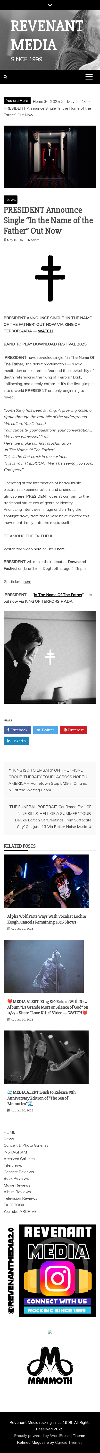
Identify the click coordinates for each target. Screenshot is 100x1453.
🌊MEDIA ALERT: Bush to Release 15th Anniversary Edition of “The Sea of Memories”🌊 (41, 1098)
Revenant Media (47, 35)
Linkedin (18, 740)
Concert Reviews (19, 1171)
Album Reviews (17, 1191)
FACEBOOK (14, 1204)
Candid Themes (69, 1442)
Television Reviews (20, 1198)
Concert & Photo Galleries (26, 1145)
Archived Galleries (19, 1158)
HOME (9, 1132)
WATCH (45, 330)
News (10, 199)
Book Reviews (16, 1178)
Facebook (18, 729)
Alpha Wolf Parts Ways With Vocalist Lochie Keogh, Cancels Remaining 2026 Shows (46, 919)
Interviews (13, 1165)
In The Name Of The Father (58, 594)
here (38, 548)
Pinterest (75, 729)
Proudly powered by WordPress (42, 1435)
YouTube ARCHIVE (20, 1211)
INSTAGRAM (15, 1152)
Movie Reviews (17, 1185)
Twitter (47, 729)
